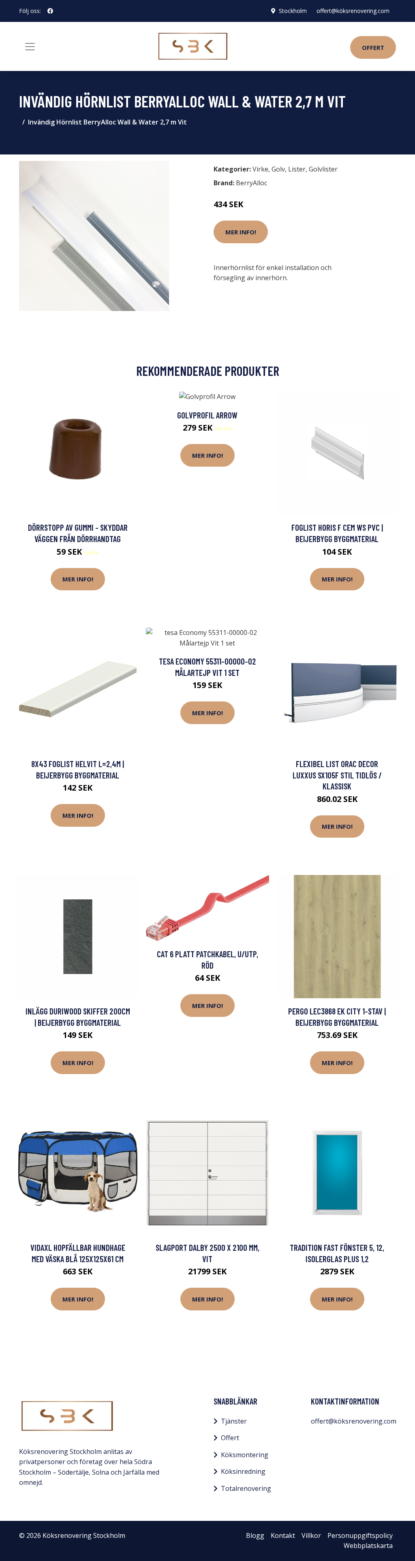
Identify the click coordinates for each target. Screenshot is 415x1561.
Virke (260, 169)
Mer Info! (240, 232)
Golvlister (323, 169)
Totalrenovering (246, 1488)
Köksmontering (244, 1454)
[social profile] (50, 11)
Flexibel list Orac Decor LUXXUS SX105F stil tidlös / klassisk (337, 775)
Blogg (255, 1535)
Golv (278, 169)
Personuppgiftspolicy (360, 1535)
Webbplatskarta (368, 1545)
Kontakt (283, 1535)
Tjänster (234, 1421)
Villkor (311, 1535)
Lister (297, 169)
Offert (373, 47)
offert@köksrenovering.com (353, 11)
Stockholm (293, 11)
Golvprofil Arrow (207, 415)
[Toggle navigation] (30, 46)
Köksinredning (243, 1471)
